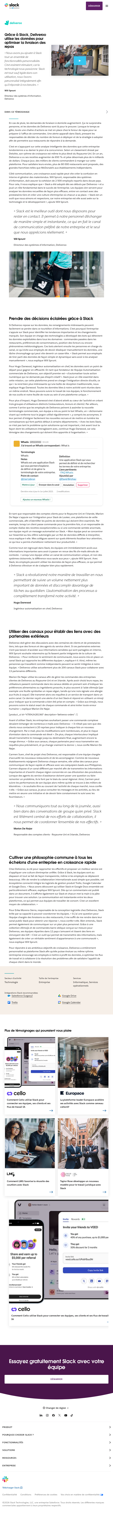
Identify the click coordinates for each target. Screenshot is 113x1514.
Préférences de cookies (46, 1494)
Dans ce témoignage (17, 112)
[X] (59, 1415)
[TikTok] (72, 1415)
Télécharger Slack (10, 1487)
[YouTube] (65, 1415)
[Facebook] (53, 1415)
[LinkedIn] (41, 1415)
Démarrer (94, 6)
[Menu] (106, 6)
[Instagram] (47, 1415)
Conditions (25, 1494)
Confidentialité (9, 1494)
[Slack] (12, 6)
